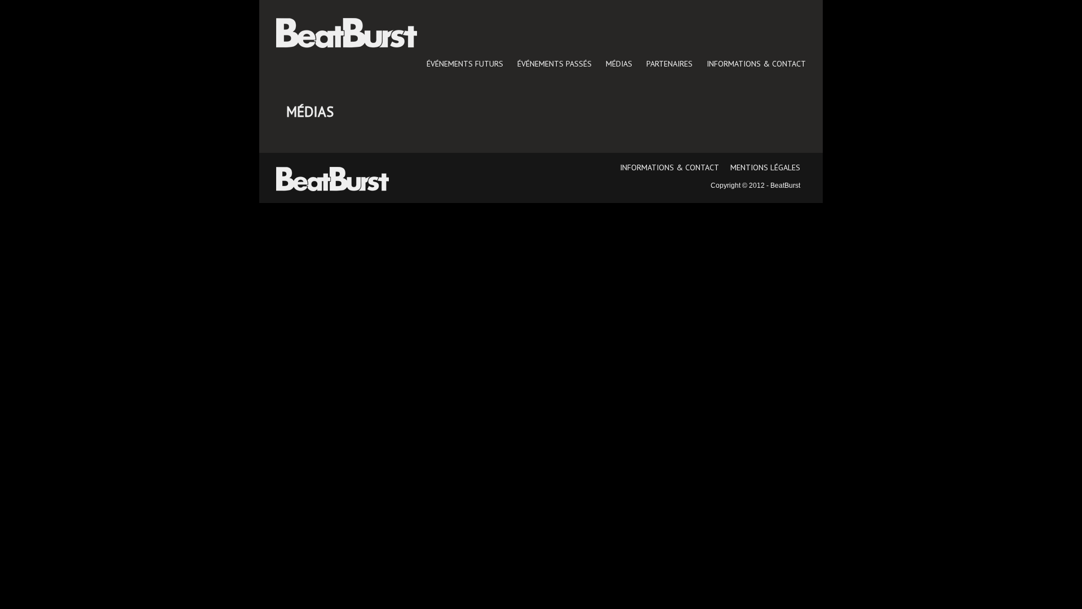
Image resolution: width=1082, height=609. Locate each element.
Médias (619, 64)
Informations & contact (756, 64)
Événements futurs (465, 64)
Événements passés (554, 64)
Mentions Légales (765, 167)
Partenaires (669, 64)
